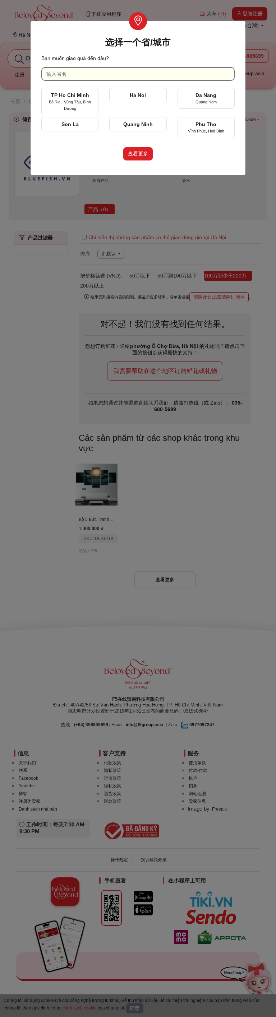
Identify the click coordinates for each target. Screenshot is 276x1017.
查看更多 (138, 154)
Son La (70, 124)
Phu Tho (206, 127)
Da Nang (206, 98)
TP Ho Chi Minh (70, 101)
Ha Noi (138, 95)
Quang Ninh (138, 124)
